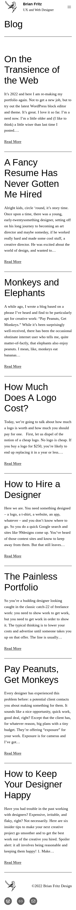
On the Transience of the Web (32, 69)
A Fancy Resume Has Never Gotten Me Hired (31, 178)
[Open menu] (69, 7)
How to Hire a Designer (32, 489)
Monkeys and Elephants (31, 287)
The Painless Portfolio (30, 581)
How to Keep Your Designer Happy (33, 784)
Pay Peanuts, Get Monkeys (31, 674)
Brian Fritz (32, 4)
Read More (12, 141)
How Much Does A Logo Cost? (30, 397)
